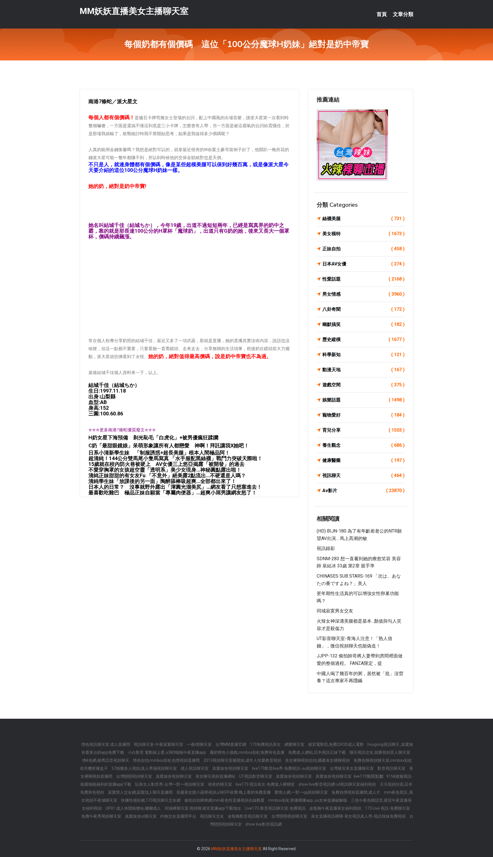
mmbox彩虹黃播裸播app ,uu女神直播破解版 (308, 800)
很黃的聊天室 (220, 784)
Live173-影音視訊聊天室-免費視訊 (275, 808)
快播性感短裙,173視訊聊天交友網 (151, 800)
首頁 (382, 14)
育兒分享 (363, 430)
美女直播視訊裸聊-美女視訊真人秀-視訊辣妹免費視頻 (359, 816)
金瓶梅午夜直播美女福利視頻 (335, 808)
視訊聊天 (363, 475)
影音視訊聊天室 (391, 768)
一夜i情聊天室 (200, 744)
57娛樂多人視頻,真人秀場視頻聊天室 (145, 768)
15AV (166, 464)
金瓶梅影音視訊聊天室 (248, 816)
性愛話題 (363, 279)
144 (175, 458)
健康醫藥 (363, 460)
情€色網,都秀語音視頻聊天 (106, 760)
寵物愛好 (363, 415)
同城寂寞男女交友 (335, 611)
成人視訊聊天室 (195, 768)
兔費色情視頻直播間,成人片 (356, 792)
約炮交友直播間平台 (178, 816)
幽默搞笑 (363, 324)
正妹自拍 (363, 248)
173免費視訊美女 (266, 744)
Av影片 (363, 490)
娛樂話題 (363, 400)
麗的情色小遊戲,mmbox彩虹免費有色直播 (247, 752)
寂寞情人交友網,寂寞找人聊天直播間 (140, 792)
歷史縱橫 (363, 339)
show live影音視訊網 (263, 824)
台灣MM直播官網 (231, 744)
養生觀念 (363, 445)
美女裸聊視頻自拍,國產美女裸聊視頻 (318, 760)
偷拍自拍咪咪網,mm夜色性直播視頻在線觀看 (224, 800)
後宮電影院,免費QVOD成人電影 (336, 744)
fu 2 (167, 475)
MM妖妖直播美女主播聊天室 (134, 11)
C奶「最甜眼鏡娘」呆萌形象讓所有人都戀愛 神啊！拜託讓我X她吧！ (168, 445)
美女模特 (363, 233)
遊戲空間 (363, 384)
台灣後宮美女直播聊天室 (352, 768)
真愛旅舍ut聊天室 (141, 816)
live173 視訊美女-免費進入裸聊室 (266, 784)
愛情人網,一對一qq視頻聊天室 (301, 792)
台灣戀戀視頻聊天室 (134, 776)
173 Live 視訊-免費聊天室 (387, 808)
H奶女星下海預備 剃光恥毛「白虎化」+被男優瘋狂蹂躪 (153, 437)
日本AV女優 (363, 264)
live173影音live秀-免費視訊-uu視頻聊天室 (289, 768)
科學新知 (363, 354)
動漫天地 (363, 369)
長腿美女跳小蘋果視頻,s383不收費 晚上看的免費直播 (224, 792)
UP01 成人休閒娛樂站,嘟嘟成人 (134, 808)
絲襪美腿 (363, 218)
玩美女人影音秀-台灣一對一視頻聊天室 (170, 784)
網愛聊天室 (294, 744)
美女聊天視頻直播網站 (215, 776)
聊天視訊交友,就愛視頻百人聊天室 (379, 752)
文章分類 (403, 14)
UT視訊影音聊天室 (256, 776)
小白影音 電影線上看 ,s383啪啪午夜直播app (167, 752)
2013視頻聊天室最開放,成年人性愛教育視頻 (242, 760)
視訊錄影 (326, 548)
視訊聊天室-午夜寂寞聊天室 (159, 744)
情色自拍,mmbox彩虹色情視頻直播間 (167, 760)
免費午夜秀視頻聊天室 (101, 816)
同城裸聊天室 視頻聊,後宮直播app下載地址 (203, 808)
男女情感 (363, 294)
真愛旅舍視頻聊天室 (230, 768)
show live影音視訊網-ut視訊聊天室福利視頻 (337, 784)
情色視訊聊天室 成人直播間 (106, 744)
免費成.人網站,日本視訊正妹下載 (317, 752)
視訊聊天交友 (212, 816)
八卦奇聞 (363, 309)
